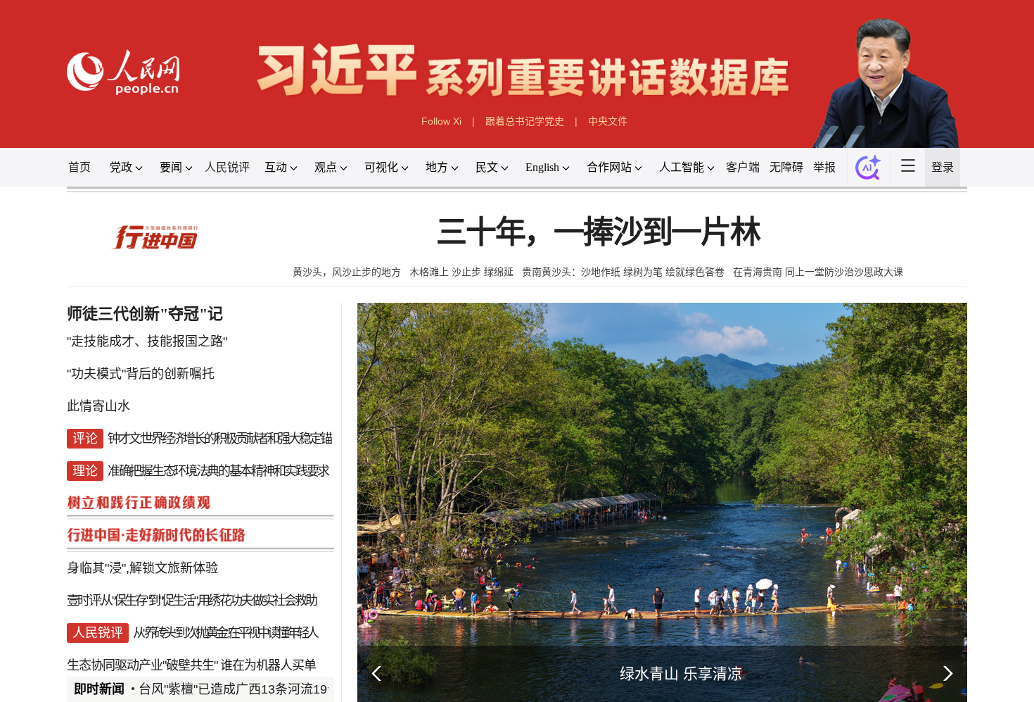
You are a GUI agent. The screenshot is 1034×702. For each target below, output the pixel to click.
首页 (29, 186)
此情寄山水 (50, 452)
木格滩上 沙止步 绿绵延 (451, 302)
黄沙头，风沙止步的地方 (321, 302)
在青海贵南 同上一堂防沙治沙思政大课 (857, 302)
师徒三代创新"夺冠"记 (104, 349)
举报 (865, 186)
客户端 (774, 186)
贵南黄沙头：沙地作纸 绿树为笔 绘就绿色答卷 (636, 302)
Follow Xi (430, 135)
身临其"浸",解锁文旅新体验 (99, 632)
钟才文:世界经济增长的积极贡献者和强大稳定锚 (185, 488)
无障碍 (822, 186)
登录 (996, 186)
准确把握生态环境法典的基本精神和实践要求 (184, 524)
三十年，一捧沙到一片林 (607, 258)
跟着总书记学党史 (526, 135)
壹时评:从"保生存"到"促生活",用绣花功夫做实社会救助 (154, 668)
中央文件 (619, 135)
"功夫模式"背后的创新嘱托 (97, 416)
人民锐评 (195, 186)
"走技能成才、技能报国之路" (104, 379)
